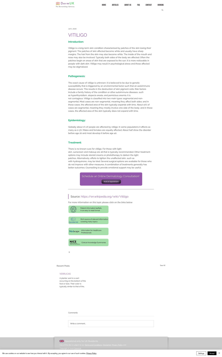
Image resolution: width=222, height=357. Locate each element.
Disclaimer (107, 345)
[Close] (219, 353)
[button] (162, 10)
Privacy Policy (117, 345)
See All (162, 265)
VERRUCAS (65, 274)
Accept (212, 353)
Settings (201, 353)
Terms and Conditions (93, 345)
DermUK (77, 348)
